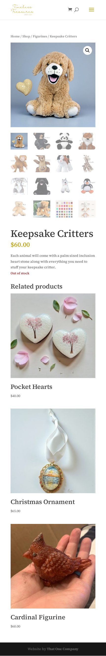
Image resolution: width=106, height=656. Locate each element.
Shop (26, 36)
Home (15, 36)
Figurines (40, 36)
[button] (87, 50)
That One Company (62, 648)
